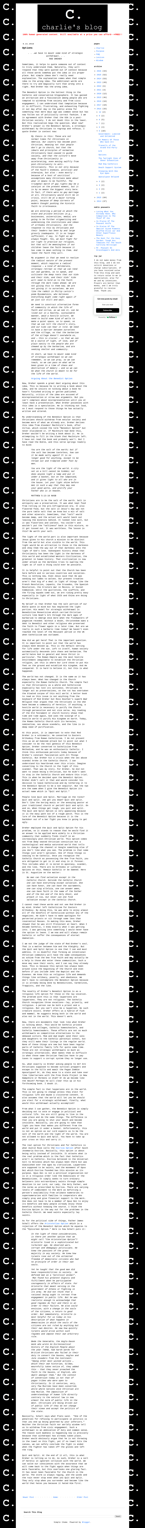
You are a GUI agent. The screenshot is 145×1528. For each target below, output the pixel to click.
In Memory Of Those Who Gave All (109, 141)
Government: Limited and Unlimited (109, 135)
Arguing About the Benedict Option (51, 378)
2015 (99, 198)
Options (102, 155)
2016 (99, 109)
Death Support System (110, 168)
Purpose (100, 51)
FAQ (98, 54)
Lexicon (100, 57)
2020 (99, 94)
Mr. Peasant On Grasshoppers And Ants (108, 249)
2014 (99, 201)
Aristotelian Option (56, 1223)
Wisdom (99, 61)
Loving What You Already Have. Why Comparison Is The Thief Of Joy (106, 215)
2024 (99, 79)
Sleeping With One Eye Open (108, 172)
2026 (99, 71)
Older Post (82, 1497)
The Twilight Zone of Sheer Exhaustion (110, 159)
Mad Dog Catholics (108, 164)
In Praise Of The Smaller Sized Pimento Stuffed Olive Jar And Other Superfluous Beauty (108, 231)
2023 (99, 82)
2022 (99, 86)
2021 (99, 90)
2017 (99, 105)
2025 (99, 75)
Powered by (102, 317)
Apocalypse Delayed (109, 177)
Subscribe (107, 310)
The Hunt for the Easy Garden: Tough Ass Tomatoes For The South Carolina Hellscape (108, 241)
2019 (99, 97)
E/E (100, 151)
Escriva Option (64, 1148)
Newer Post (28, 1497)
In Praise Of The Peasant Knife (105, 222)
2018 (99, 101)
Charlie (100, 48)
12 (100, 112)
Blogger (86, 1522)
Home (55, 1497)
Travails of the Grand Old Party (108, 147)
